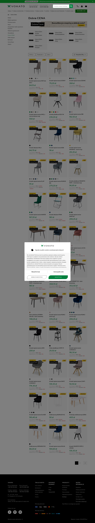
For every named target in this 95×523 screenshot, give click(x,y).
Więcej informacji (35, 271)
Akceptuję (58, 277)
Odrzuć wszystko (37, 277)
